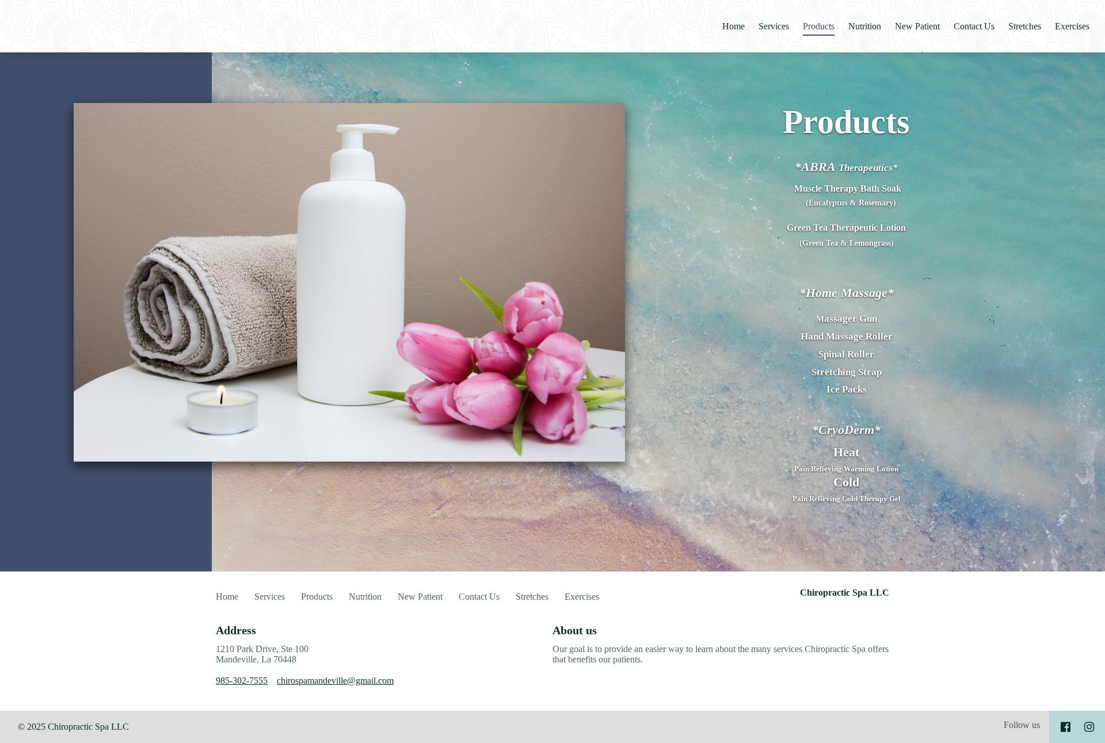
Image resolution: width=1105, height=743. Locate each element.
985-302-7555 (242, 680)
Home (733, 26)
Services (774, 26)
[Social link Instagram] (1089, 727)
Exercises (1072, 26)
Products (819, 26)
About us (574, 630)
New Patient (917, 26)
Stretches (1024, 26)
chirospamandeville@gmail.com (335, 680)
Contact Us (974, 26)
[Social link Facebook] (1065, 727)
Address (236, 630)
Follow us (1022, 725)
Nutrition (864, 26)
